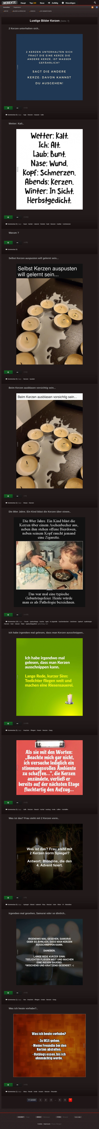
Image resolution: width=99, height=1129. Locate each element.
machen (26, 730)
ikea (25, 1091)
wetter (59, 224)
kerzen (30, 115)
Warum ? (14, 232)
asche (42, 621)
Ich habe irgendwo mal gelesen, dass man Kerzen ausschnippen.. (46, 632)
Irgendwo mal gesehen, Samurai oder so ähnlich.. (37, 913)
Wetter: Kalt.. (16, 123)
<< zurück (32, 1100)
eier (12, 624)
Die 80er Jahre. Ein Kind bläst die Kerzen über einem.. (40, 511)
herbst (43, 224)
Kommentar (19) (13, 621)
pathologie (88, 621)
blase (26, 503)
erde (35, 1091)
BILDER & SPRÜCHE (19, 11)
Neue (42, 3)
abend (37, 224)
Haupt (23, 3)
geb (47, 621)
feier (23, 624)
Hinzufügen (70, 3)
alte (42, 115)
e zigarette (53, 621)
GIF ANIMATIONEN (46, 11)
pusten (32, 379)
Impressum (47, 1124)
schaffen (65, 809)
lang (51, 730)
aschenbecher (64, 621)
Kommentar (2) (12, 503)
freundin (54, 1091)
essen (41, 1091)
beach (37, 809)
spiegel (26, 904)
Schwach (17, 108)
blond (32, 904)
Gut (8, 108)
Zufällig (55, 3)
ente (54, 809)
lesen (39, 730)
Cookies (40, 1124)
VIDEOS (32, 11)
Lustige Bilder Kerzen (45, 20)
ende (43, 1000)
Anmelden (6, 7)
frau (44, 904)
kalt (48, 224)
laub (25, 224)
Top (33, 3)
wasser (37, 115)
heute (26, 621)
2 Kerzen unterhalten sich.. (24, 28)
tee (25, 1000)
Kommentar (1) (12, 1000)
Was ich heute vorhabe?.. (23, 1008)
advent (38, 904)
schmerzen (67, 224)
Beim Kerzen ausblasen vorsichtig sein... (32, 387)
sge (25, 115)
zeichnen (74, 621)
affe (25, 809)
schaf (42, 809)
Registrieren (17, 7)
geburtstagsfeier (31, 624)
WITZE (6, 11)
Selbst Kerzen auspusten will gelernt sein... (34, 258)
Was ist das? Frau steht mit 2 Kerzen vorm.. (34, 818)
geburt (81, 621)
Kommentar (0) (12, 115)
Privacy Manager (56, 1124)
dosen (18, 624)
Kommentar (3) (12, 730)
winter (31, 224)
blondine (68, 904)
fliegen (33, 730)
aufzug (48, 809)
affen (59, 809)
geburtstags (34, 621)
